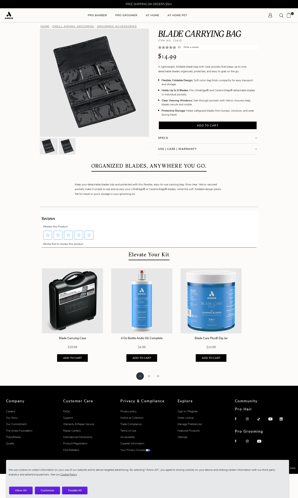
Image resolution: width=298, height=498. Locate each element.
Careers (10, 411)
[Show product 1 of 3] (140, 376)
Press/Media (13, 437)
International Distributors (77, 437)
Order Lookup (186, 418)
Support (68, 418)
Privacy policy (128, 411)
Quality (10, 443)
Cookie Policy (68, 474)
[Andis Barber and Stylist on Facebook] (238, 421)
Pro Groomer (126, 15)
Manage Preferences (190, 424)
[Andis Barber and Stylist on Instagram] (250, 421)
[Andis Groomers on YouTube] (261, 443)
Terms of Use (128, 431)
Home (45, 26)
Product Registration (75, 443)
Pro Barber (97, 15)
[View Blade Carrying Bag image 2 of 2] (67, 146)
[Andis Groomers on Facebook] (238, 443)
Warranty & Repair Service (78, 424)
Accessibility (127, 437)
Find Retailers (71, 450)
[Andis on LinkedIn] (283, 421)
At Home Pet (177, 15)
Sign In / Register (188, 411)
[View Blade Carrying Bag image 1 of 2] (48, 146)
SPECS (163, 138)
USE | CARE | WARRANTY (177, 149)
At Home (152, 15)
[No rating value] (168, 47)
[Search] (282, 15)
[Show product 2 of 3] (149, 376)
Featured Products (189, 431)
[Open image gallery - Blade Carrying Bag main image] (94, 82)
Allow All (21, 490)
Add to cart (208, 125)
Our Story (12, 418)
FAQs (66, 411)
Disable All (75, 490)
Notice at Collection (131, 418)
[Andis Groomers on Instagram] (250, 443)
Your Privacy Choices (132, 450)
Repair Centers (72, 431)
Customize (47, 490)
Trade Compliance (131, 424)
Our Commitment (16, 424)
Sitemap (182, 437)
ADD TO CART (72, 358)
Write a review (191, 47)
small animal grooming (73, 26)
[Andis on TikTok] (261, 421)
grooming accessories (117, 26)
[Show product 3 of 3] (158, 376)
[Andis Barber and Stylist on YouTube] (272, 421)
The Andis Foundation (19, 431)
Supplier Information (132, 443)
